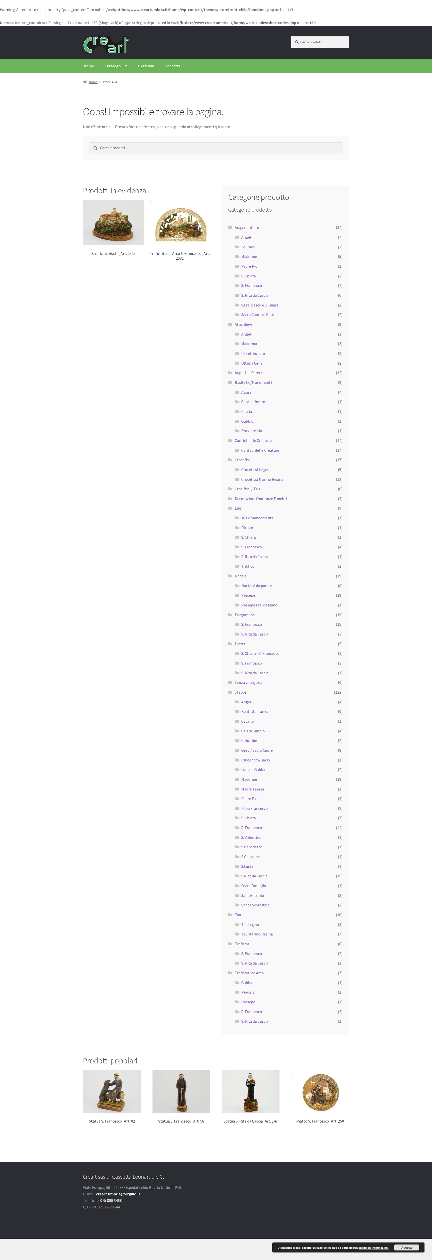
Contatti (172, 65)
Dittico (247, 527)
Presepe (248, 595)
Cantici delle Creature (253, 440)
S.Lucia (247, 866)
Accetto (406, 1247)
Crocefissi (243, 459)
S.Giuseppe (250, 856)
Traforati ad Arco (249, 972)
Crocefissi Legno (255, 469)
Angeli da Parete (249, 372)
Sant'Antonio (252, 895)
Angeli (246, 237)
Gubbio (247, 421)
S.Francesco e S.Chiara (259, 304)
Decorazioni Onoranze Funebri (261, 498)
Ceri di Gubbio (253, 730)
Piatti (240, 643)
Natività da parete (256, 585)
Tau (238, 914)
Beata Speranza (254, 711)
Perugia (247, 992)
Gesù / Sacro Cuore (257, 750)
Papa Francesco (254, 808)
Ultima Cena (251, 363)
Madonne (249, 256)
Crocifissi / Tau (247, 488)
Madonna (249, 343)
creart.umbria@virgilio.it (118, 1193)
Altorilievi (243, 324)
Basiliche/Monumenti (253, 382)
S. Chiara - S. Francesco (260, 653)
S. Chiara (248, 275)
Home (93, 82)
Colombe (249, 740)
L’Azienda (146, 65)
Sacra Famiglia (253, 885)
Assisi (246, 392)
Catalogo (113, 65)
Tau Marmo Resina (257, 933)
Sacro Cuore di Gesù (257, 314)
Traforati (242, 943)
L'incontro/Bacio (255, 759)
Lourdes (248, 246)
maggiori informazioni (373, 1247)
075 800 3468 (111, 1200)
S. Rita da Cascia (254, 295)
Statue (240, 692)
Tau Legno (250, 924)
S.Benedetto (251, 846)
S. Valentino (251, 837)
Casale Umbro (253, 401)
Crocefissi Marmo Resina (262, 479)
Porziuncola (251, 430)
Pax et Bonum (253, 353)
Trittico (247, 566)
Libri (238, 508)
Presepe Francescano (259, 604)
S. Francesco (251, 285)
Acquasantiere (247, 227)
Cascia (246, 411)
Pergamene (245, 614)
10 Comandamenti (257, 517)
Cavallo (247, 721)
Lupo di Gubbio (253, 769)
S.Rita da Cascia (254, 875)
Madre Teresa (252, 789)
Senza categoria (248, 682)
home (89, 65)
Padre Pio (249, 266)
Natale (240, 575)
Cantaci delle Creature (260, 450)
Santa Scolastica (255, 904)
